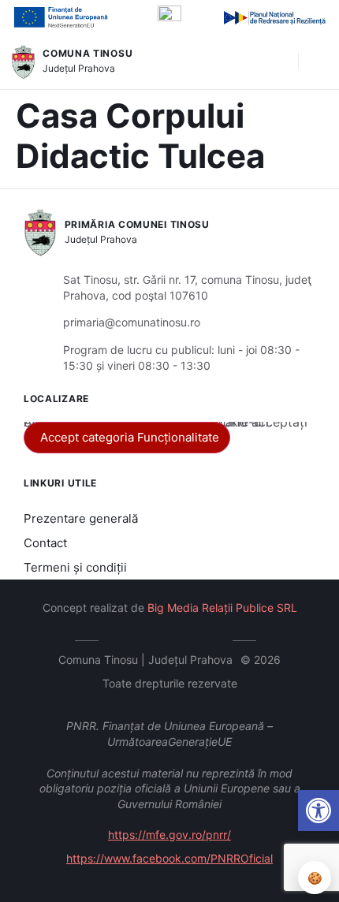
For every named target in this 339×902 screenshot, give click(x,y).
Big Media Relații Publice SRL (222, 607)
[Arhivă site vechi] (217, 638)
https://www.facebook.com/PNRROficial (169, 858)
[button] (278, 61)
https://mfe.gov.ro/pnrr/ (169, 834)
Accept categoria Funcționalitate (129, 437)
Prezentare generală (81, 518)
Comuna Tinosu (87, 53)
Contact (45, 542)
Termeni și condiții (75, 567)
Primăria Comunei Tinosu (137, 224)
